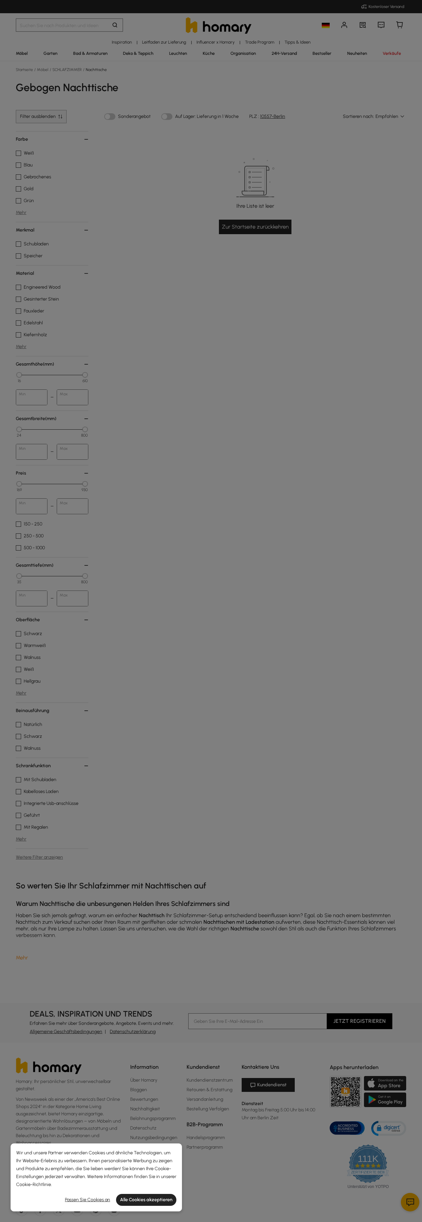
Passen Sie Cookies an (87, 1200)
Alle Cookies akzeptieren (146, 1200)
